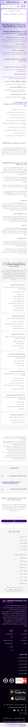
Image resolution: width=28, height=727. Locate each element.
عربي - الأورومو (23, 583)
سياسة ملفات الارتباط (7, 718)
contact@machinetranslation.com (16, 707)
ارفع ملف (14, 14)
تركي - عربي (24, 549)
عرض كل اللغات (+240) (14, 589)
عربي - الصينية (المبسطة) (21, 554)
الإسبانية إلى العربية (23, 664)
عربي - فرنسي (23, 540)
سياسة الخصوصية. (7, 523)
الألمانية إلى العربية (23, 667)
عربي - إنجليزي (23, 537)
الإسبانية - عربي (23, 546)
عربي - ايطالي (23, 564)
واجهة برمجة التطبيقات (8, 640)
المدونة (11, 646)
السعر (11, 637)
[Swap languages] (14, 11)
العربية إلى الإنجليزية (22, 657)
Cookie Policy (23, 725)
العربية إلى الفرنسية (22, 660)
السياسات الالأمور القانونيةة (19, 718)
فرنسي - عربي (23, 573)
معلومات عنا (24, 634)
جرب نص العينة (7, 14)
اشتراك (25, 643)
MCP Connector (9, 643)
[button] (5, 21)
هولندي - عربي (23, 570)
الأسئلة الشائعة (9, 634)
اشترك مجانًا (8, 192)
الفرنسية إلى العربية (22, 670)
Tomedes (18, 721)
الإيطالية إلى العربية (23, 673)
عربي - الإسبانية (23, 567)
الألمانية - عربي (23, 543)
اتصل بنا (25, 637)
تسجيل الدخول (24, 640)
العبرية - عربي (23, 577)
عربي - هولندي (23, 558)
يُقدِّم (14, 521)
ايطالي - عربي (23, 580)
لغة (12, 649)
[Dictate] (2, 21)
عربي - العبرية (23, 561)
